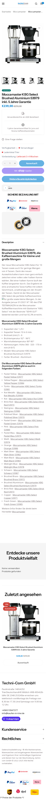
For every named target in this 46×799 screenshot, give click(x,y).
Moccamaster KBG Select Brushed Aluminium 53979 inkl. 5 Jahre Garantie (23, 648)
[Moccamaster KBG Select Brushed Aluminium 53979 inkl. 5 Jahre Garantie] (23, 622)
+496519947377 (10, 710)
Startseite (6, 11)
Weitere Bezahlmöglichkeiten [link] (23, 179)
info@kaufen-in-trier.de (13, 713)
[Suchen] (36, 3)
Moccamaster (19, 11)
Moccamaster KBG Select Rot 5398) (26, 398)
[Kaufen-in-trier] (23, 4)
